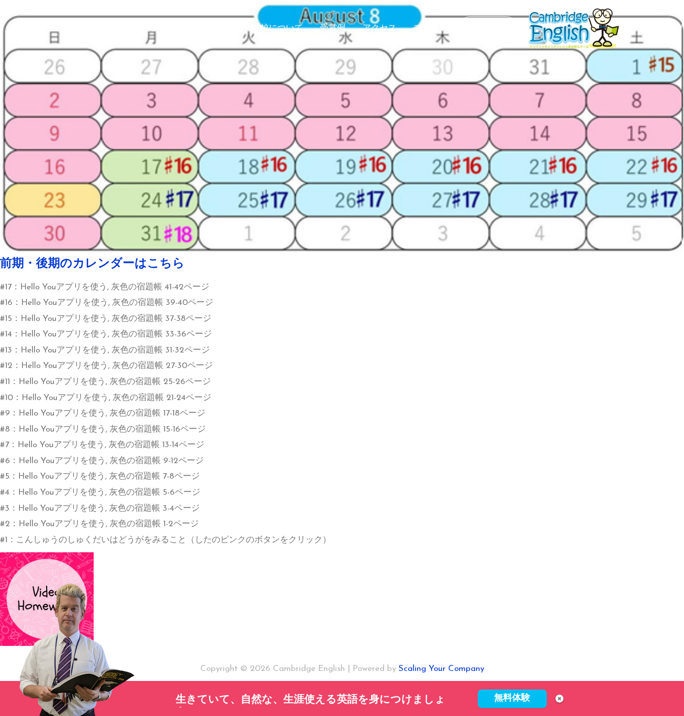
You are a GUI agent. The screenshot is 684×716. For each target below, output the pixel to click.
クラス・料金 (209, 28)
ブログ (426, 28)
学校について (277, 28)
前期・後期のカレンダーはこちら (92, 264)
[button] (488, 29)
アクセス (380, 28)
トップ (154, 28)
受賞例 (333, 28)
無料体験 (512, 698)
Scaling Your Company (441, 668)
